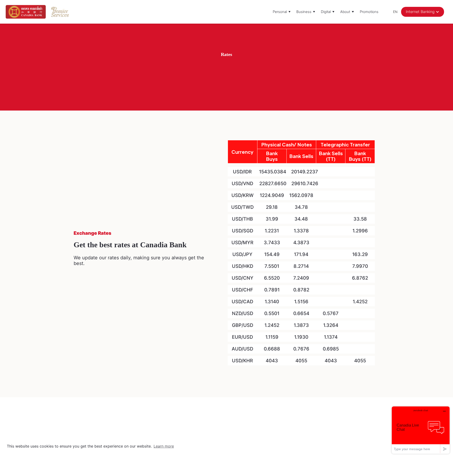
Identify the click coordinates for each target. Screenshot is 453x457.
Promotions (369, 11)
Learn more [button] (164, 446)
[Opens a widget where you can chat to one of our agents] (420, 430)
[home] (26, 12)
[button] (282, 12)
